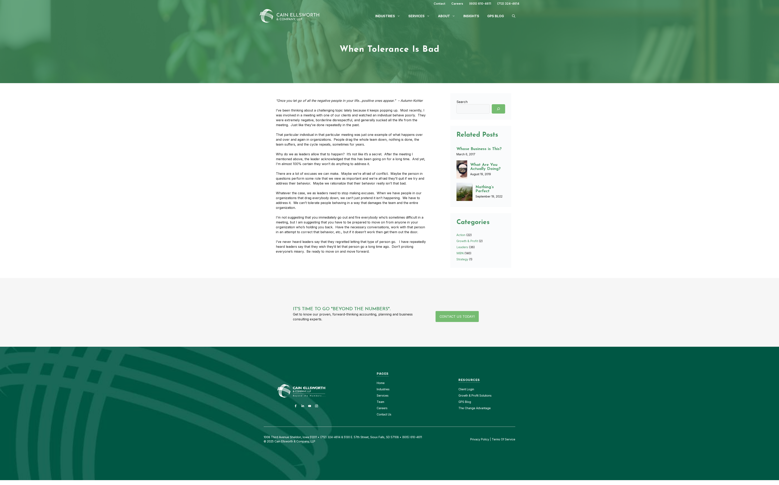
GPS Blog (495, 16)
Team (380, 401)
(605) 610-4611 (480, 3)
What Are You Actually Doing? (485, 167)
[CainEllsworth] (291, 16)
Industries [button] (385, 16)
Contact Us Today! (457, 316)
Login (470, 389)
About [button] (444, 16)
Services (382, 395)
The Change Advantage (474, 408)
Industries (383, 389)
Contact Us (384, 414)
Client (462, 389)
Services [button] (416, 16)
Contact (439, 3)
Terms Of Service (503, 439)
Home (381, 383)
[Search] (498, 109)
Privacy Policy (479, 439)
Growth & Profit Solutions (475, 395)
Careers (457, 3)
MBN (460, 253)
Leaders (462, 247)
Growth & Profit (467, 241)
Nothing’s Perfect (485, 189)
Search (462, 102)
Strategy (462, 259)
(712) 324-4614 (508, 3)
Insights (471, 16)
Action (460, 235)
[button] (513, 16)
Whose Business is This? (479, 149)
